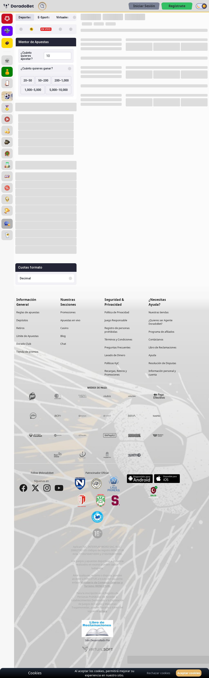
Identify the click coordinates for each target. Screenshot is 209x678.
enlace (103, 611)
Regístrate (177, 6)
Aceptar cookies (188, 673)
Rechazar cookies (158, 673)
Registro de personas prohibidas (117, 329)
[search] (42, 6)
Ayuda (152, 355)
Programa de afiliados (161, 331)
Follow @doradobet (42, 473)
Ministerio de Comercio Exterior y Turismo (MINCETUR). (101, 584)
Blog (63, 336)
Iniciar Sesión (144, 6)
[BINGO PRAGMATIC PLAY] (7, 165)
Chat (63, 344)
